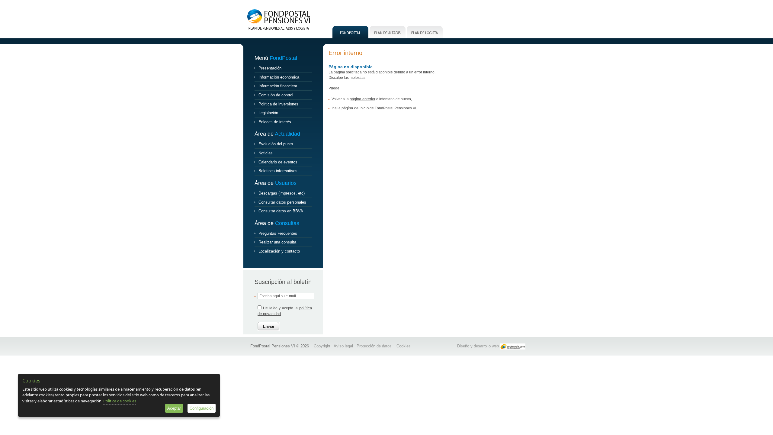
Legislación (268, 113)
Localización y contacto (279, 251)
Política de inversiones (278, 104)
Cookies (403, 346)
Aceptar (174, 408)
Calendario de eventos (277, 162)
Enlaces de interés (274, 122)
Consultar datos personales (282, 202)
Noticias (265, 153)
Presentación (269, 68)
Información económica (278, 77)
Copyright (322, 346)
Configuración (201, 408)
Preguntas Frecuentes (277, 233)
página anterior (362, 99)
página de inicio (355, 108)
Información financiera (277, 86)
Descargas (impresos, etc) (281, 193)
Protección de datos (374, 346)
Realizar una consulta (277, 242)
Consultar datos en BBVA (280, 211)
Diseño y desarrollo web (478, 346)
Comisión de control (275, 95)
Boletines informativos (277, 171)
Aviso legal (343, 346)
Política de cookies (119, 401)
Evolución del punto (275, 144)
